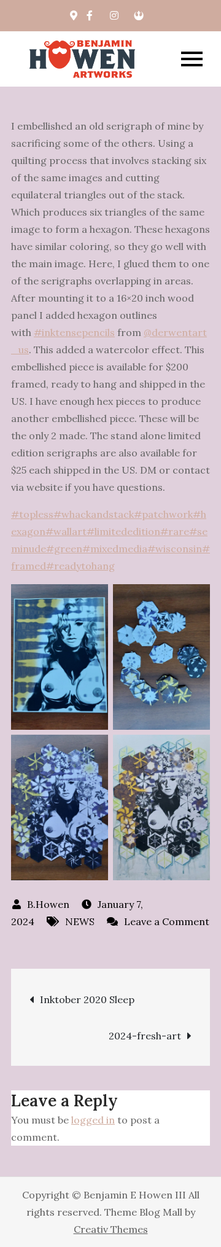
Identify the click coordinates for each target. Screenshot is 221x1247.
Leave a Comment (158, 921)
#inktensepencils (74, 332)
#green (64, 548)
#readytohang (80, 566)
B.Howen (48, 904)
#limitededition (123, 531)
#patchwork (163, 514)
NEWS (80, 921)
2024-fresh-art (145, 1036)
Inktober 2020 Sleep (87, 999)
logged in (93, 1120)
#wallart (66, 531)
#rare (174, 531)
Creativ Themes (111, 1229)
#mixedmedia (114, 548)
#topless (32, 514)
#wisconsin (174, 548)
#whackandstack (93, 514)
